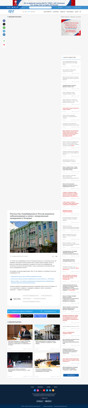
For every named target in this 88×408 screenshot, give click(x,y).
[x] (41, 390)
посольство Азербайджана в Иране (31, 301)
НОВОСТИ (62, 11)
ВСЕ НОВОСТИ (47, 11)
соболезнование (27, 298)
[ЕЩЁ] (79, 11)
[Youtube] (12, 7)
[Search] (49, 7)
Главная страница (65, 16)
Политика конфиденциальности (60, 406)
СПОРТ (76, 11)
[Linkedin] (50, 390)
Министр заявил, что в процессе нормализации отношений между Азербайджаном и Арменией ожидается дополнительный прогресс (32, 282)
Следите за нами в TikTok (28, 316)
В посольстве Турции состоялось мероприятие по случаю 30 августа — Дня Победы (32, 278)
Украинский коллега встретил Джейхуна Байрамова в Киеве (26, 276)
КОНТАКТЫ (40, 387)
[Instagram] (9, 7)
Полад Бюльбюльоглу (47, 295)
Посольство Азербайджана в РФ (30, 295)
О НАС (32, 387)
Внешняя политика (76, 16)
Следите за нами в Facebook (41, 316)
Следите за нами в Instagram (14, 316)
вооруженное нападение (40, 298)
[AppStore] (48, 401)
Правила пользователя (48, 406)
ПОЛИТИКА (56, 11)
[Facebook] (7, 7)
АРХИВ (48, 387)
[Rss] (17, 7)
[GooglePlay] (39, 401)
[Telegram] (14, 7)
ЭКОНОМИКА (70, 11)
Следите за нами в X (54, 315)
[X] (10, 7)
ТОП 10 (55, 387)
